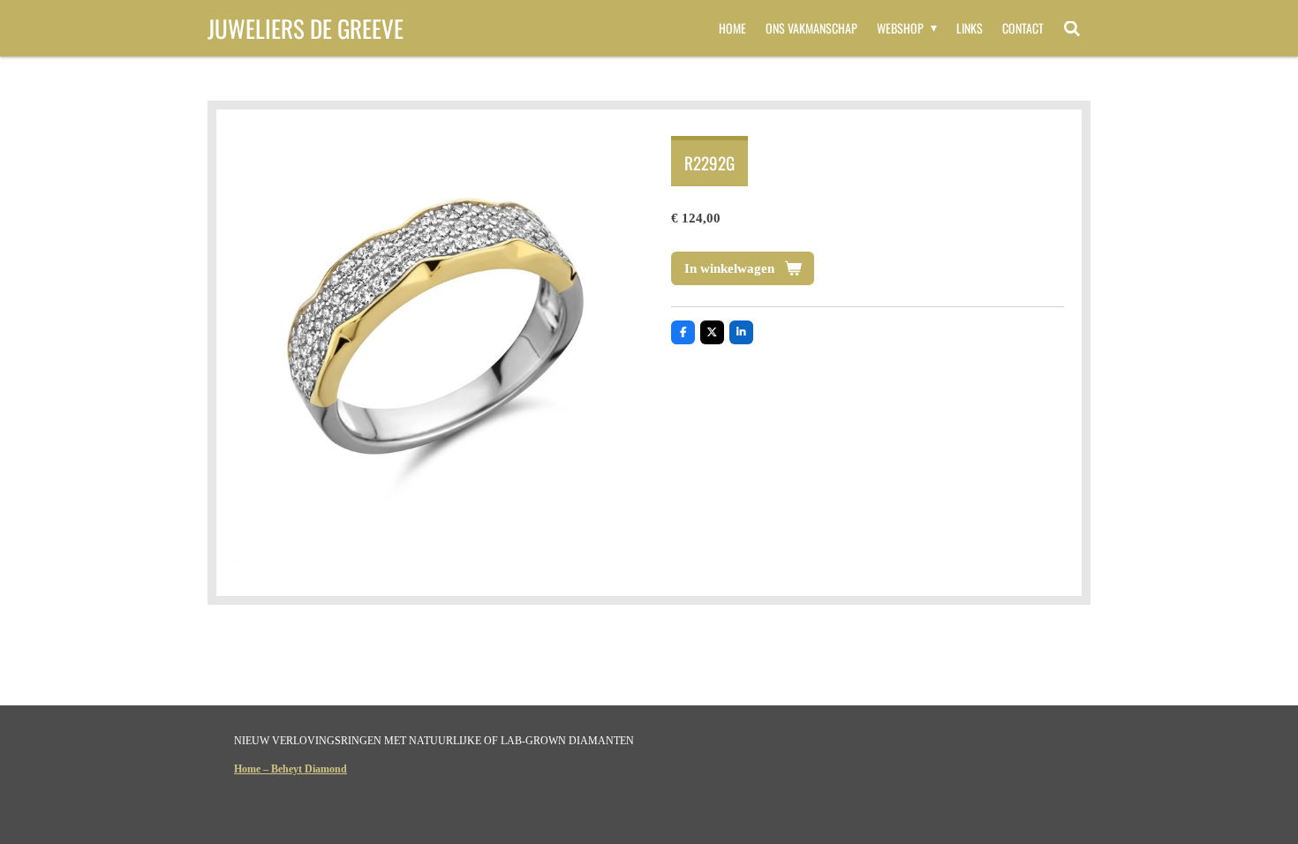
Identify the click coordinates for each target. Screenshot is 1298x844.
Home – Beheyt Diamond (290, 769)
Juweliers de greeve (306, 28)
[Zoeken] (1071, 28)
